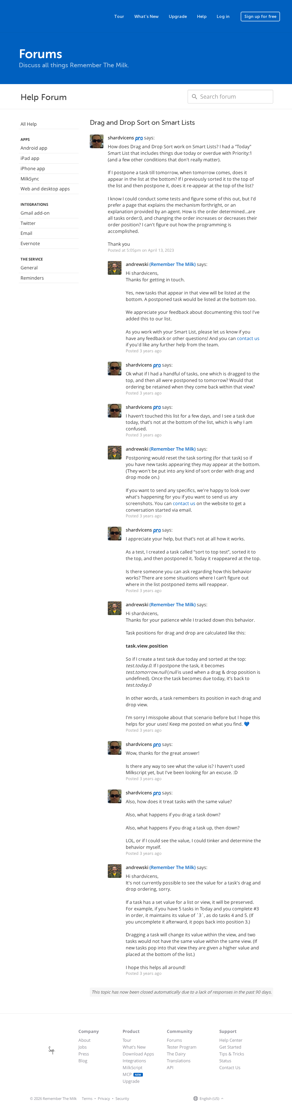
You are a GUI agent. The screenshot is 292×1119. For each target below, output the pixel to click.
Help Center (230, 1040)
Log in (223, 16)
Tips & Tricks (231, 1054)
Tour (119, 16)
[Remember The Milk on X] (241, 1099)
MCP (132, 1074)
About (84, 1040)
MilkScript (132, 1067)
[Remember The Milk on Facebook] (233, 1099)
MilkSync (30, 179)
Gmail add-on (35, 213)
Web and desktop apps (45, 189)
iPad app (30, 158)
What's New (146, 16)
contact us (248, 338)
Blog (82, 1060)
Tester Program (181, 1047)
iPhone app (33, 168)
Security (122, 1098)
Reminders (32, 278)
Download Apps (138, 1054)
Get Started (230, 1047)
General (29, 268)
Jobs (82, 1047)
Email (26, 233)
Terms (87, 1098)
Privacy (104, 1098)
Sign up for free (260, 16)
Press (83, 1054)
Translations (178, 1060)
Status (225, 1060)
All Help (29, 124)
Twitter (28, 223)
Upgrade (178, 16)
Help (201, 16)
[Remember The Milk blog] (248, 1099)
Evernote (30, 243)
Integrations (134, 1060)
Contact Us (229, 1067)
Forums (174, 1040)
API (170, 1067)
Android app (34, 148)
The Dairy (176, 1054)
